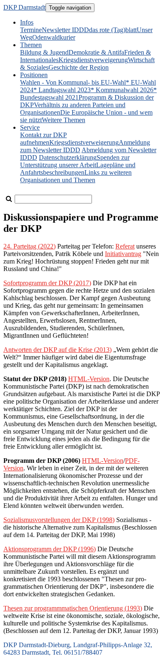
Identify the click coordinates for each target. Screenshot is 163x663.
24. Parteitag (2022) (29, 246)
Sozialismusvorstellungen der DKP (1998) (59, 519)
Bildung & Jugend (44, 52)
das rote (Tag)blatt (113, 29)
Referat (125, 246)
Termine (31, 29)
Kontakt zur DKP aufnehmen (43, 138)
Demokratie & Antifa (96, 52)
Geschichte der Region (78, 67)
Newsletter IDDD (65, 29)
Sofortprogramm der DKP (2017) (47, 282)
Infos (26, 22)
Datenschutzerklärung (68, 157)
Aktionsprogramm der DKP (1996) (49, 548)
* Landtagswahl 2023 (62, 89)
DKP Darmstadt (24, 7)
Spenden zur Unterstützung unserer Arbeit (75, 161)
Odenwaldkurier (53, 37)
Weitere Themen (63, 119)
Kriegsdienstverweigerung (93, 59)
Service (30, 127)
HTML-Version (89, 378)
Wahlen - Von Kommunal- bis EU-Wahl (73, 82)
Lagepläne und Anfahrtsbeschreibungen (77, 168)
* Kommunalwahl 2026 (122, 89)
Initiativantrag (123, 253)
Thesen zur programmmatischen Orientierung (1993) (72, 608)
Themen (31, 44)
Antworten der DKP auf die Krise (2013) (57, 349)
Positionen (34, 74)
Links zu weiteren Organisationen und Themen (76, 176)
